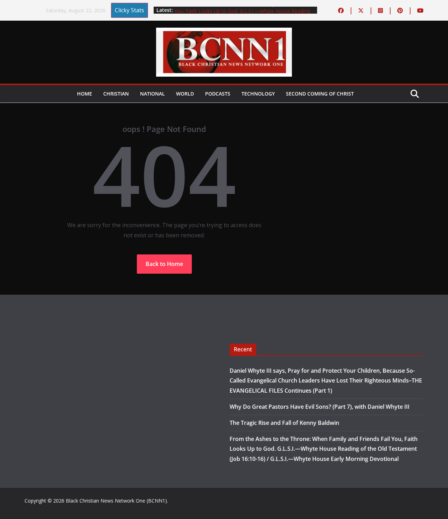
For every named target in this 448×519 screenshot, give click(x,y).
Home (84, 93)
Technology (258, 93)
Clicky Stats (129, 10)
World (185, 93)
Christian (116, 93)
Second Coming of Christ (320, 93)
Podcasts (217, 93)
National (152, 93)
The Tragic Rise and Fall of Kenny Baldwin (284, 423)
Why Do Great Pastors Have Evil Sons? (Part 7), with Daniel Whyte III (320, 407)
